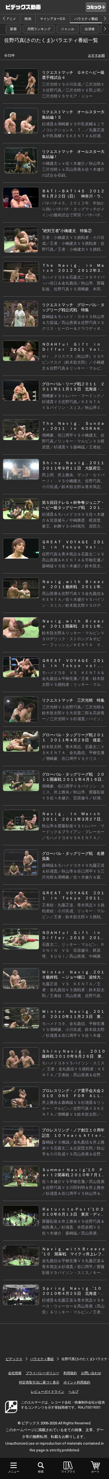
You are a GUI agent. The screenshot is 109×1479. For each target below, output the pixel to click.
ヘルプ (73, 1392)
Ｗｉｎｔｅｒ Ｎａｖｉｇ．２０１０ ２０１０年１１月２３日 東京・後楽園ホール (73, 1016)
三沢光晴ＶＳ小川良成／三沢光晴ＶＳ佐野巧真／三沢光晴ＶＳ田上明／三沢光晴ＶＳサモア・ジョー (73, 90)
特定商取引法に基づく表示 (39, 1382)
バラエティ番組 (86, 19)
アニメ (11, 19)
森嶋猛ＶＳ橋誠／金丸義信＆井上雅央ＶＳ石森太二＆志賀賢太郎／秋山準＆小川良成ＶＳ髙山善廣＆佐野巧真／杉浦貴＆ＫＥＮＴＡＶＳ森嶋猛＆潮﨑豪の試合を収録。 (73, 1154)
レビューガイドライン (47, 1392)
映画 (28, 19)
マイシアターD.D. (53, 19)
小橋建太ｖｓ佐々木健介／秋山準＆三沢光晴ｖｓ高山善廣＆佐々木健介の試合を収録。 (73, 169)
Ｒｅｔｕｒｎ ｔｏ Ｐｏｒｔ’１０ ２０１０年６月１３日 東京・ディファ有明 (73, 1214)
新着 (13, 29)
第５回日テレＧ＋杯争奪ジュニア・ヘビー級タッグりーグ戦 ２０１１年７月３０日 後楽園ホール (73, 507)
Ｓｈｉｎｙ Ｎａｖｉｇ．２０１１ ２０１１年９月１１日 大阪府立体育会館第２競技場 (75, 468)
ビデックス (14, 1359)
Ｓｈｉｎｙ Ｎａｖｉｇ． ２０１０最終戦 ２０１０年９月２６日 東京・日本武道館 (73, 1056)
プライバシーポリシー (42, 1373)
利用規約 (70, 1373)
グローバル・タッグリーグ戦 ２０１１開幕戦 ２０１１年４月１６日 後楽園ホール (73, 779)
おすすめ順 (96, 55)
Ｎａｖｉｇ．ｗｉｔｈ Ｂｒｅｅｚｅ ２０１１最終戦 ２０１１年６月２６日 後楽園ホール (73, 586)
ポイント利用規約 (76, 1382)
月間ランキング (39, 29)
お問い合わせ (91, 1373)
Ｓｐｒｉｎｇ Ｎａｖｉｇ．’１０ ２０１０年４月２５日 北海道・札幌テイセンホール (73, 1293)
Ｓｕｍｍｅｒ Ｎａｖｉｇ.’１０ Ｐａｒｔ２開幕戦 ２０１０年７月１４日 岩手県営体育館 (73, 1174)
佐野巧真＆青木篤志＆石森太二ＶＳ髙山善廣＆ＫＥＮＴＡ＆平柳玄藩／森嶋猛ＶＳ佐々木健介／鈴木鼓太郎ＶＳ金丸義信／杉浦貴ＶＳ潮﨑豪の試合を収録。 (73, 566)
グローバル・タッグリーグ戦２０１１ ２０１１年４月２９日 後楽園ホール (73, 740)
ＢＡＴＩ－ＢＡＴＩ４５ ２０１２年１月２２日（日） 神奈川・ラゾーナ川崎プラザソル (73, 196)
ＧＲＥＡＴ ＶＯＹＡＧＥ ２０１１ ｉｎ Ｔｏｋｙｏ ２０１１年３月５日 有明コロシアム (73, 898)
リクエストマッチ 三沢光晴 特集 (73, 700)
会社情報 (15, 1373)
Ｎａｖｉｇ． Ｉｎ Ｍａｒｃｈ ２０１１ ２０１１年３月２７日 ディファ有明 (73, 818)
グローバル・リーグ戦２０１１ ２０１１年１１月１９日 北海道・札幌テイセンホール (73, 389)
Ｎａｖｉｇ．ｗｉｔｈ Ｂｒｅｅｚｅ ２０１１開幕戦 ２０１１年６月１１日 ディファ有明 (73, 626)
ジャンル (67, 29)
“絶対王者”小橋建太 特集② (67, 230)
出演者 (90, 29)
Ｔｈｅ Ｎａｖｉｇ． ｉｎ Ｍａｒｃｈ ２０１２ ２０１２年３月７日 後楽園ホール (73, 270)
